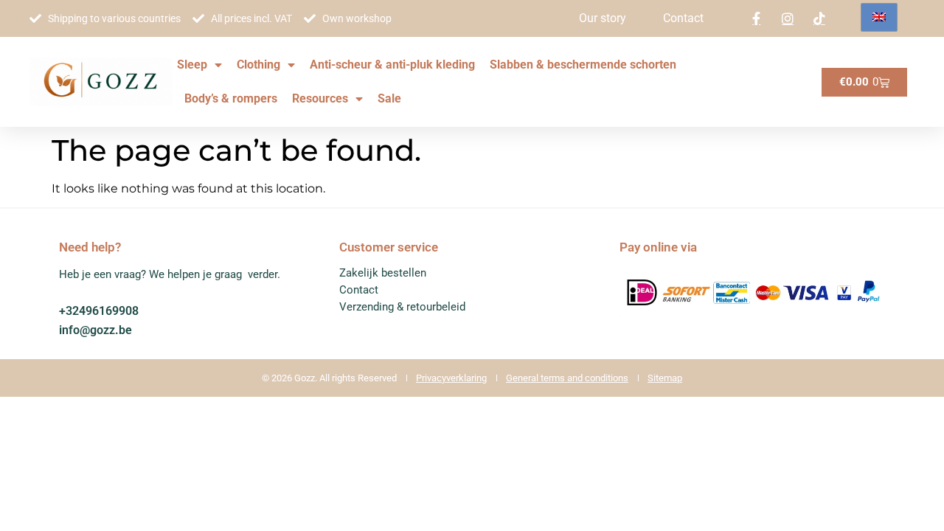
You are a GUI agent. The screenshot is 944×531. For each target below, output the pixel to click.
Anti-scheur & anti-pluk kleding (392, 65)
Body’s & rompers (230, 98)
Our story (602, 18)
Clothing (258, 65)
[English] (879, 17)
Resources (320, 98)
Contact (683, 18)
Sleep (192, 65)
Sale (389, 98)
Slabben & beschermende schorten (583, 65)
